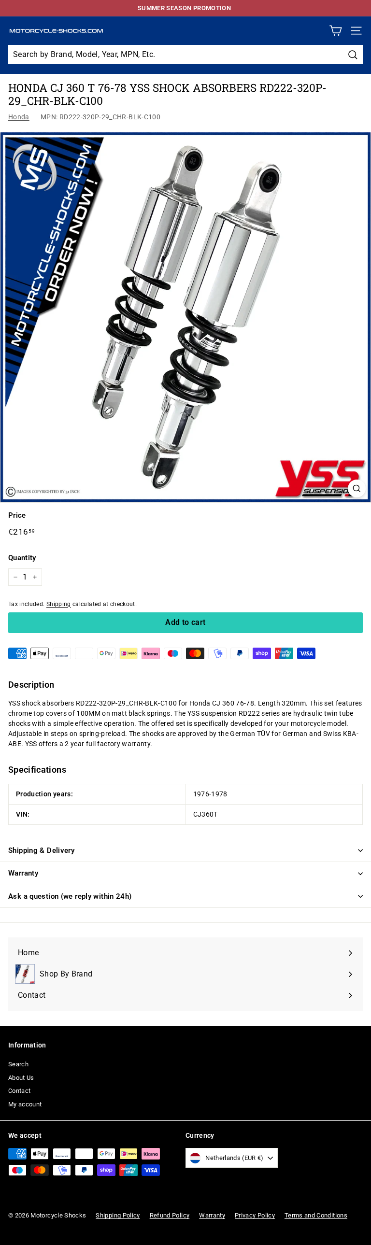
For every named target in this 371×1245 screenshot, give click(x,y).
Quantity (22, 557)
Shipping (58, 604)
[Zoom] (357, 488)
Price (17, 515)
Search (18, 1064)
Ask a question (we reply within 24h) (70, 896)
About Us (21, 1077)
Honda (18, 117)
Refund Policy (170, 1215)
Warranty (23, 873)
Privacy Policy (255, 1215)
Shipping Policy (118, 1215)
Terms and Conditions (316, 1215)
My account (25, 1104)
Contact (19, 1090)
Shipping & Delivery (41, 850)
